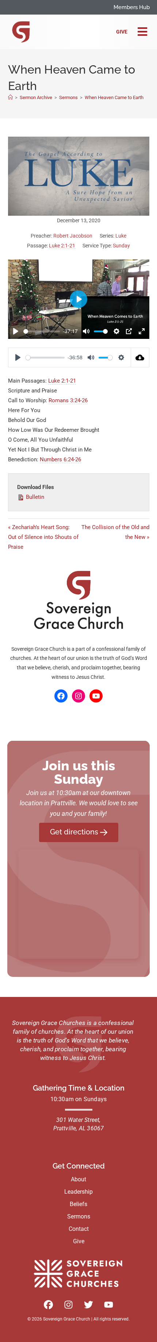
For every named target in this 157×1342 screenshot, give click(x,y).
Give (121, 32)
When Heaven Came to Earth (114, 97)
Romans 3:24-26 (68, 400)
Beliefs (78, 1204)
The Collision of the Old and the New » (115, 532)
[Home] (10, 97)
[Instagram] (78, 696)
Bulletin (34, 497)
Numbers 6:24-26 (60, 459)
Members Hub (132, 7)
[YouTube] (96, 696)
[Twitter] (89, 1305)
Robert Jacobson (72, 236)
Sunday (121, 246)
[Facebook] (61, 696)
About (78, 1179)
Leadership (78, 1191)
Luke (120, 236)
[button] (142, 32)
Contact (79, 1228)
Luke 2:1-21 (62, 246)
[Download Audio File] (140, 357)
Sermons (78, 1216)
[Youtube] (109, 1305)
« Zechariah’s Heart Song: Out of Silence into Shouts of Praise (43, 537)
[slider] (41, 331)
